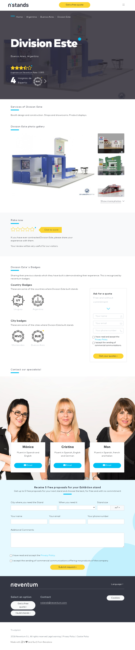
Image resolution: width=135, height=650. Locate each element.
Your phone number (98, 516)
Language (116, 584)
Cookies (115, 598)
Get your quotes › (108, 356)
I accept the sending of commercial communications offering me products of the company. (60, 561)
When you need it (68, 502)
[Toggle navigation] (124, 5)
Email (29, 465)
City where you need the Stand (27, 502)
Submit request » (67, 567)
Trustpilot (16, 630)
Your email (54, 516)
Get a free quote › (23, 605)
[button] (52, 166)
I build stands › (23, 613)
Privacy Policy (101, 340)
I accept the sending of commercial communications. (108, 344)
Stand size (102, 502)
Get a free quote (74, 5)
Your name (16, 516)
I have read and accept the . (107, 338)
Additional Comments (22, 530)
